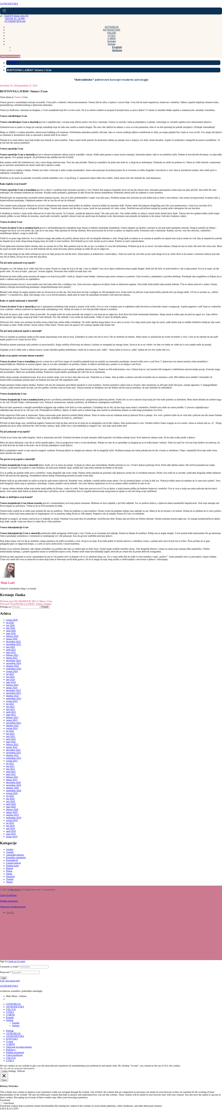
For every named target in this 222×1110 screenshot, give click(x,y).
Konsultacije (12, 860)
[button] (10, 56)
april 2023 (11, 712)
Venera (17, 97)
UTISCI (10, 1012)
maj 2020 (10, 801)
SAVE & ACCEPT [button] (9, 1108)
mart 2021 (11, 774)
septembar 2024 (13, 668)
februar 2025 (12, 655)
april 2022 (11, 739)
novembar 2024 (13, 663)
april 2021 (11, 771)
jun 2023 (10, 706)
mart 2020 (11, 807)
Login (3, 978)
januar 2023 (11, 720)
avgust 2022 (12, 728)
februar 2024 (12, 685)
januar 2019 (11, 836)
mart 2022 (11, 742)
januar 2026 (11, 639)
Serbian (9, 1020)
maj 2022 (10, 736)
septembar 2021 (13, 758)
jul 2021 (10, 763)
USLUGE (11, 1009)
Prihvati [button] (21, 1071)
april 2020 (11, 804)
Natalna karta (12, 865)
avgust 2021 (12, 760)
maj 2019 (10, 828)
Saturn (9, 873)
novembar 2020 (13, 785)
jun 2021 (10, 766)
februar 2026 (12, 636)
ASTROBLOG (13, 1004)
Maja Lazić (7, 582)
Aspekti (9, 852)
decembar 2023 (13, 690)
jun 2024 (10, 676)
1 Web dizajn (14, 889)
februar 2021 (12, 777)
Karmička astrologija (16, 857)
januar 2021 (11, 779)
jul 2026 (10, 622)
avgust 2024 (12, 671)
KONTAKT (12, 1039)
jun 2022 (10, 733)
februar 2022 (12, 744)
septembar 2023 (13, 698)
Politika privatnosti (9, 901)
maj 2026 (10, 628)
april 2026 (11, 630)
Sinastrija (10, 876)
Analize (9, 849)
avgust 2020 (12, 793)
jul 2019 (10, 823)
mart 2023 (11, 714)
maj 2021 (10, 769)
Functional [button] (5, 1100)
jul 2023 (10, 704)
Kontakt (10, 1017)
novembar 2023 (13, 693)
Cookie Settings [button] (8, 1071)
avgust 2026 (12, 620)
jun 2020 (10, 798)
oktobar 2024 (12, 666)
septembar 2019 (13, 817)
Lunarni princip (13, 863)
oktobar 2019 (12, 815)
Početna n (10, 1049)
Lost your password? (10, 981)
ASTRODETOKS (9, 3)
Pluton (9, 871)
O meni (9, 1041)
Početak (10, 1030)
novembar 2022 (13, 723)
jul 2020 (10, 796)
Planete (9, 868)
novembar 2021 (13, 752)
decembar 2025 (13, 641)
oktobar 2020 (12, 788)
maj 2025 (10, 647)
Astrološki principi (15, 855)
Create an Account (16, 961)
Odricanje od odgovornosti (13, 906)
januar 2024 (11, 687)
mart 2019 (11, 834)
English (15, 1023)
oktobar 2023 (12, 695)
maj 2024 (10, 679)
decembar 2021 (13, 750)
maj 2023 (10, 709)
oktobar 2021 (12, 755)
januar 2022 (11, 747)
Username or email (10, 966)
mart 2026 (11, 633)
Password (5, 972)
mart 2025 (11, 652)
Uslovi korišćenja (8, 895)
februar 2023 (12, 717)
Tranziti (9, 879)
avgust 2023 (12, 701)
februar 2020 (12, 809)
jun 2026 (10, 625)
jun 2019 (10, 825)
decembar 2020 (13, 782)
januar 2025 (11, 658)
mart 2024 (11, 682)
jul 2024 (10, 674)
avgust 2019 (12, 820)
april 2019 (11, 831)
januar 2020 (11, 812)
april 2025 (11, 649)
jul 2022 (10, 731)
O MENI (10, 1015)
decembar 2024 (13, 660)
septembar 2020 (13, 790)
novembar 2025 (13, 644)
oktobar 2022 (12, 725)
